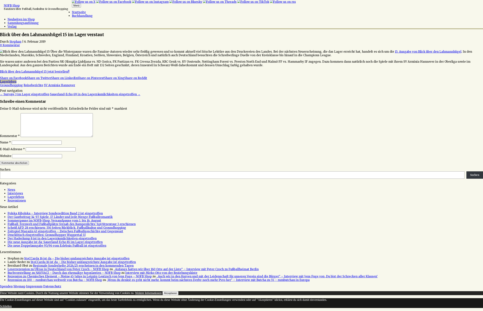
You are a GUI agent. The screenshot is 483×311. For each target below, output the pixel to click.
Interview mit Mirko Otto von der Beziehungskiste (161, 273)
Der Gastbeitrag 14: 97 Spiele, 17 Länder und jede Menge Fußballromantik (60, 217)
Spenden (6, 286)
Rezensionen (17, 200)
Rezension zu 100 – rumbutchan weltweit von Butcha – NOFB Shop (55, 280)
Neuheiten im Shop (21, 19)
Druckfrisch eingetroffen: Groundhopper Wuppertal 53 (47, 235)
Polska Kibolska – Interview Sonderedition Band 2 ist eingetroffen (55, 213)
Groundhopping (11, 85)
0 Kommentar (10, 45)
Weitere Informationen (148, 293)
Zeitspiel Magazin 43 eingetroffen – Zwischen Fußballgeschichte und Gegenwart (65, 231)
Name (5, 142)
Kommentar (10, 136)
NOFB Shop (12, 5)
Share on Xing (114, 78)
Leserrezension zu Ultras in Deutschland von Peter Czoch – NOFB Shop (58, 269)
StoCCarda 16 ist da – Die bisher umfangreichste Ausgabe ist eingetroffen (76, 258)
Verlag (12, 26)
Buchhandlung (82, 16)
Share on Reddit (135, 78)
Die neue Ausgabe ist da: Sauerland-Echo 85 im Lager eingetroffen (55, 242)
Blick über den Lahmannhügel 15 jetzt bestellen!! (34, 71)
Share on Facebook (13, 78)
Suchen (5, 169)
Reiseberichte (33, 85)
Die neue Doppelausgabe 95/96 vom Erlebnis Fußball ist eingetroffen (57, 245)
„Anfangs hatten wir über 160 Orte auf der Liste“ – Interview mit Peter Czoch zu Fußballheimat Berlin (186, 269)
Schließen (6, 306)
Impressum (34, 286)
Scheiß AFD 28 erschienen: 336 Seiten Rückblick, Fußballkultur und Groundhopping (67, 227)
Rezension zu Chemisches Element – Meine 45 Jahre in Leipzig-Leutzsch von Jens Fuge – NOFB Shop (80, 276)
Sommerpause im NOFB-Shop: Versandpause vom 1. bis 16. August (54, 220)
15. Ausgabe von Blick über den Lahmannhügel (428, 51)
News (11, 190)
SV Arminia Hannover (59, 85)
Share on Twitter (39, 78)
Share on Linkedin (64, 78)
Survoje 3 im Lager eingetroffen (24, 94)
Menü (76, 5)
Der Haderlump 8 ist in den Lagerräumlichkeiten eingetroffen (52, 238)
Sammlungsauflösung (23, 23)
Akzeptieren (170, 293)
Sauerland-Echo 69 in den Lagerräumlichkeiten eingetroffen (95, 94)
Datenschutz (52, 286)
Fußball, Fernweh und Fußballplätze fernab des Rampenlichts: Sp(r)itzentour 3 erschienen (72, 224)
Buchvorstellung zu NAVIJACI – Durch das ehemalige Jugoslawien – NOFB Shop (64, 273)
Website (5, 156)
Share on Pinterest (91, 78)
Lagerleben (8, 81)
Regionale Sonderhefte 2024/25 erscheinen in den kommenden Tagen (83, 265)
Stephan (15, 41)
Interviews (15, 193)
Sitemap (19, 286)
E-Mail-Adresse (12, 149)
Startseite (79, 12)
